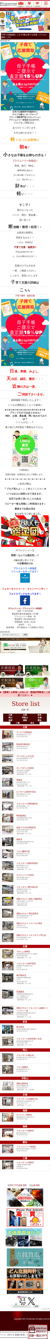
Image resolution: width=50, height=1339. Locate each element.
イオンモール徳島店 (25, 1133)
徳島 (25, 720)
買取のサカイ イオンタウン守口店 (25, 937)
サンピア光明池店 (25, 735)
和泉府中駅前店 (25, 747)
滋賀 (10, 720)
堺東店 (25, 782)
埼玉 (32, 723)
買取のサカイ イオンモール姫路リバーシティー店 (25, 1011)
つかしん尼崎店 (25, 954)
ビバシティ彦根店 (25, 1118)
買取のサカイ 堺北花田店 (25, 913)
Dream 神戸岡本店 (25, 980)
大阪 (10, 715)
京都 (40, 718)
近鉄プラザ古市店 (25, 830)
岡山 (10, 718)
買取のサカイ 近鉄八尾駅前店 (25, 901)
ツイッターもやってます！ (25, 571)
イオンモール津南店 (25, 1165)
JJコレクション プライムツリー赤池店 (25, 608)
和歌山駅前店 (25, 1086)
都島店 (25, 842)
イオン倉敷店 (25, 1069)
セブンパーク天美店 (25, 877)
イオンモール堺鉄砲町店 (25, 806)
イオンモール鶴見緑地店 (25, 865)
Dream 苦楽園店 (25, 996)
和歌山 (25, 718)
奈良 (40, 715)
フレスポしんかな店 (25, 758)
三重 (18, 723)
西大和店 (25, 1029)
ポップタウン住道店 (25, 770)
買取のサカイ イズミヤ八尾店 (25, 926)
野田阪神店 (25, 818)
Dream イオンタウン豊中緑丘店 (25, 889)
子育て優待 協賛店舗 (25, 296)
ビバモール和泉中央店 (25, 794)
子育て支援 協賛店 (24, 247)
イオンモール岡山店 (25, 1058)
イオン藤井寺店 (25, 854)
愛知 (40, 720)
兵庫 (25, 715)
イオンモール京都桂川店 (25, 1102)
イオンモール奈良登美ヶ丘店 (25, 1041)
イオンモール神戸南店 (25, 966)
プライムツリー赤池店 (26, 568)
